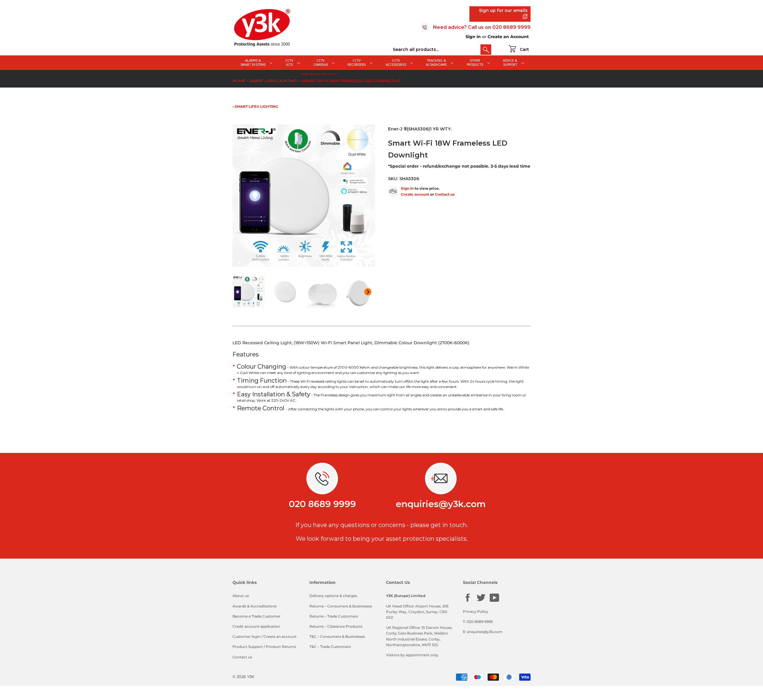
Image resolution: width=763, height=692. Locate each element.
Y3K (250, 676)
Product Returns (281, 646)
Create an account (280, 636)
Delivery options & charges (333, 595)
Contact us (445, 194)
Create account (415, 194)
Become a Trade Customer (256, 616)
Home (238, 80)
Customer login (246, 636)
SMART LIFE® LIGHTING (273, 80)
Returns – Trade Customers (333, 616)
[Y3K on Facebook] (467, 601)
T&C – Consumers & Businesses (337, 636)
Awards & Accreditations (254, 606)
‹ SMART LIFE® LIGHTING (255, 106)
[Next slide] (367, 291)
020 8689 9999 (511, 27)
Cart (524, 49)
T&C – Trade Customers (330, 646)
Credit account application (256, 626)
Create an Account (508, 36)
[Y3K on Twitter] (481, 601)
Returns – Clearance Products (335, 626)
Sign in (473, 36)
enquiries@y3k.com (441, 503)
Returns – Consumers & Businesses (340, 606)
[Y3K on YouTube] (494, 601)
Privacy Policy (475, 611)
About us (240, 595)
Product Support (247, 646)
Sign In (407, 188)
